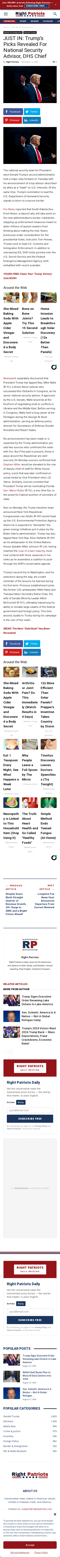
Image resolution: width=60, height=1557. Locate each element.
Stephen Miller (12, 464)
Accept (30, 1545)
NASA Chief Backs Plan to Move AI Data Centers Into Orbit (37, 1375)
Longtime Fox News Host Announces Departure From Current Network (44, 900)
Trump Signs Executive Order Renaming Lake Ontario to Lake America (37, 1000)
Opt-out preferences (19, 1552)
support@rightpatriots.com (37, 1509)
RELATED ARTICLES (15, 984)
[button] (55, 1514)
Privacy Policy (41, 1552)
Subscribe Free (30, 1118)
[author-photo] (30, 952)
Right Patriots (12, 62)
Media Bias (9, 1426)
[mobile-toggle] (5, 14)
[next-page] (11, 1052)
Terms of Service (14, 1128)
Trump (23, 21)
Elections (8, 1421)
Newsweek (9, 378)
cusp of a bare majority (31, 550)
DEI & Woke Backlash (14, 1451)
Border (35, 21)
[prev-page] (5, 1052)
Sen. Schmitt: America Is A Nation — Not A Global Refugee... (37, 1392)
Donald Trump (30, 32)
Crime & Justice (11, 1431)
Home (6, 27)
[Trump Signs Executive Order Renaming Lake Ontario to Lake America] (11, 1000)
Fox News (9, 209)
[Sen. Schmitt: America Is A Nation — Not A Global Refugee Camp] (11, 1016)
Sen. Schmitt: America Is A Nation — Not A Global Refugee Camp (39, 1016)
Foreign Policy (11, 1441)
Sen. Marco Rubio (13, 490)
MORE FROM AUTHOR (16, 989)
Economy (48, 21)
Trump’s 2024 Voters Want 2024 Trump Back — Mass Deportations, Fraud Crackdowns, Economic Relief (39, 1036)
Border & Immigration (22, 27)
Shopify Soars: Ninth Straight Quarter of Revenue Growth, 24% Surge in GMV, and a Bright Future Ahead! (16, 904)
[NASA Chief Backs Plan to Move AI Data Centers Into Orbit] (11, 1376)
